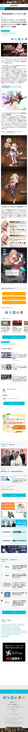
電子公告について (14, 709)
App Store (14, 302)
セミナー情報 (23, 8)
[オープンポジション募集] (14, 13)
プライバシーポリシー (14, 714)
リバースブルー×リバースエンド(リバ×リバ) (10, 631)
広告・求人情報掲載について (14, 704)
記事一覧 (2, 8)
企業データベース (9, 8)
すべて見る (14, 337)
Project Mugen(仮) (16, 629)
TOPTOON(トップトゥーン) (7, 627)
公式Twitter (14, 293)
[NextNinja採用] (14, 652)
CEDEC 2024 (16, 627)
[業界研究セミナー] (14, 423)
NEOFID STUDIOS (5, 636)
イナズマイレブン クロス (6, 624)
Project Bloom (23, 631)
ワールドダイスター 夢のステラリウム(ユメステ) (11, 634)
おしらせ (14, 711)
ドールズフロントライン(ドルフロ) (8, 33)
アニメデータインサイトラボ (18, 624)
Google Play (14, 298)
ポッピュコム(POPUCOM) (6, 629)
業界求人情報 (16, 8)
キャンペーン (4, 17)
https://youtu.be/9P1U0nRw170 (8, 133)
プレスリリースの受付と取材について (14, 707)
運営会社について (14, 702)
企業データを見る (14, 403)
